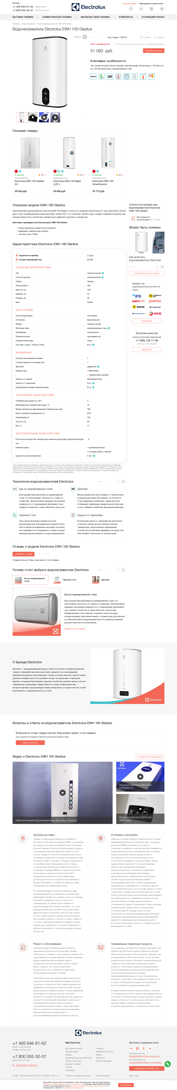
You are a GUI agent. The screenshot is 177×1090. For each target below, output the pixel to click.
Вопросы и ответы (104, 1052)
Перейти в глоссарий (74, 629)
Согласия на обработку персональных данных (89, 1086)
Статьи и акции (129, 4)
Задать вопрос (30, 743)
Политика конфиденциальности (78, 1076)
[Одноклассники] (144, 1048)
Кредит (68, 1055)
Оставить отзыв (23, 554)
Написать (147, 350)
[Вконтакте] (131, 1048)
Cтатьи (68, 1067)
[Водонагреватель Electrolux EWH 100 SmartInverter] (108, 153)
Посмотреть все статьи (146, 273)
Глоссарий (70, 1070)
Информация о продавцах (72, 1088)
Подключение (71, 1052)
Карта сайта (134, 1076)
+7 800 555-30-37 (23, 10)
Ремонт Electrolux (73, 1061)
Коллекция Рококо (153, 17)
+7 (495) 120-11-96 (147, 340)
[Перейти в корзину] (151, 8)
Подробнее (147, 321)
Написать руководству (146, 1069)
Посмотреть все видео (150, 757)
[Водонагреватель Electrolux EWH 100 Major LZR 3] (69, 153)
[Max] (137, 1048)
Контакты (100, 1058)
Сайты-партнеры (103, 1061)
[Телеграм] (150, 1048)
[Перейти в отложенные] (130, 8)
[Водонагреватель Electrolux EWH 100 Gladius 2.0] (30, 153)
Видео (99, 1055)
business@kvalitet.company (145, 1062)
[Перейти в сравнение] (141, 8)
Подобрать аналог (153, 51)
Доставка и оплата (74, 1048)
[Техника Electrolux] (88, 7)
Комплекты (126, 17)
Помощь (100, 1048)
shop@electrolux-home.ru (144, 1056)
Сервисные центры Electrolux (78, 1058)
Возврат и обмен (73, 1064)
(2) (45, 175)
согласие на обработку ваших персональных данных (63, 1084)
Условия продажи (103, 1076)
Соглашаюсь (126, 1085)
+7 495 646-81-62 (23, 6)
